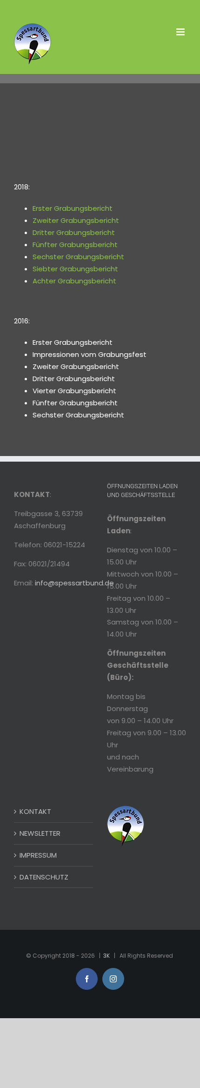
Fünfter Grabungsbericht (75, 244)
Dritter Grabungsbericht (74, 232)
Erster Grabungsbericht (73, 208)
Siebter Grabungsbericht (75, 269)
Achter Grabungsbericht (74, 281)
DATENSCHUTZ (44, 877)
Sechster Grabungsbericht (78, 257)
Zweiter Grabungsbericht (76, 220)
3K (106, 956)
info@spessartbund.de (74, 583)
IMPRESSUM (38, 855)
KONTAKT (35, 811)
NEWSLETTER (40, 833)
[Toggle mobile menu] (181, 32)
